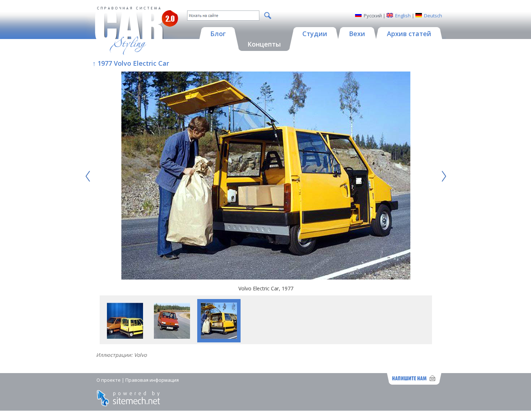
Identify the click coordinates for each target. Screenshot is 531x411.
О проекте (108, 380)
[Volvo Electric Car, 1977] (265, 176)
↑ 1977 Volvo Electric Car (130, 63)
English (403, 15)
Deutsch (433, 15)
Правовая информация (152, 380)
